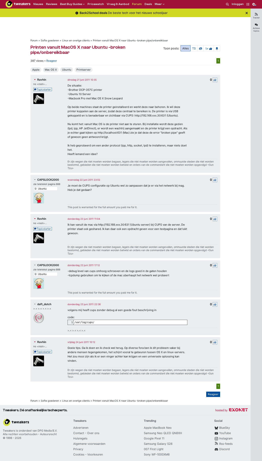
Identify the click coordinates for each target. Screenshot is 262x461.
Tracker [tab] (256, 17)
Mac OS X (51, 69)
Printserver (83, 69)
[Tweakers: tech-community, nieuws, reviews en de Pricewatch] (18, 4)
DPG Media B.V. (47, 430)
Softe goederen (50, 40)
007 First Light (153, 449)
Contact (78, 433)
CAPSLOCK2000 (48, 179)
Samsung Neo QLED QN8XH (163, 433)
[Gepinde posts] (217, 48)
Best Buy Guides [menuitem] (71, 4)
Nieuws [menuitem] (38, 4)
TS (194, 48)
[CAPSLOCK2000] (38, 198)
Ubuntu (66, 69)
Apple (36, 69)
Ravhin (41, 79)
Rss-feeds (226, 443)
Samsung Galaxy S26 (158, 443)
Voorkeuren (95, 454)
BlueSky (224, 427)
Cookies (78, 454)
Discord (224, 449)
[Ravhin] (38, 98)
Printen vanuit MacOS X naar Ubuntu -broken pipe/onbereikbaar (130, 40)
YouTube (225, 433)
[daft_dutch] (38, 317)
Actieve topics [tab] (256, 29)
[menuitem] (227, 4)
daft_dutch (44, 304)
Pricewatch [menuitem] (96, 4)
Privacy (78, 449)
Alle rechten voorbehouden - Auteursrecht (30, 434)
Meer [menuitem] (158, 4)
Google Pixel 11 (154, 438)
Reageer (51, 60)
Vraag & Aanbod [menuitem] (118, 4)
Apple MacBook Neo (158, 427)
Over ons (93, 433)
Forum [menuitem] (137, 4)
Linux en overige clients (76, 40)
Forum (34, 40)
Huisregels (80, 438)
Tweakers (9, 430)
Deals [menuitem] (148, 4)
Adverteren (80, 427)
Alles (185, 48)
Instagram (226, 438)
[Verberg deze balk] (247, 13)
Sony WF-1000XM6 (157, 454)
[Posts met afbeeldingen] (200, 48)
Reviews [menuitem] (51, 4)
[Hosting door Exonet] (231, 410)
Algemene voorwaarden (89, 443)
